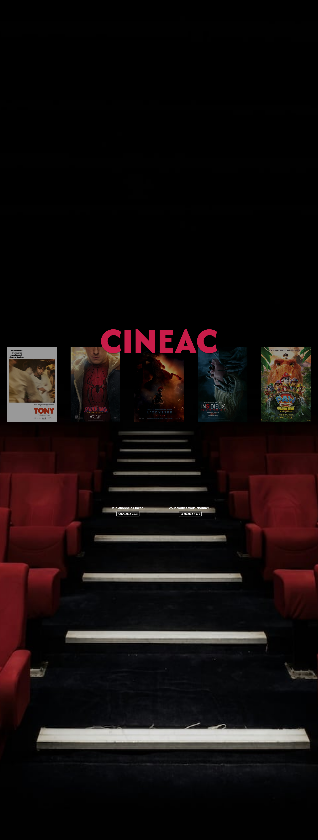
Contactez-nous (190, 513)
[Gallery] (159, 384)
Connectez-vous (128, 513)
